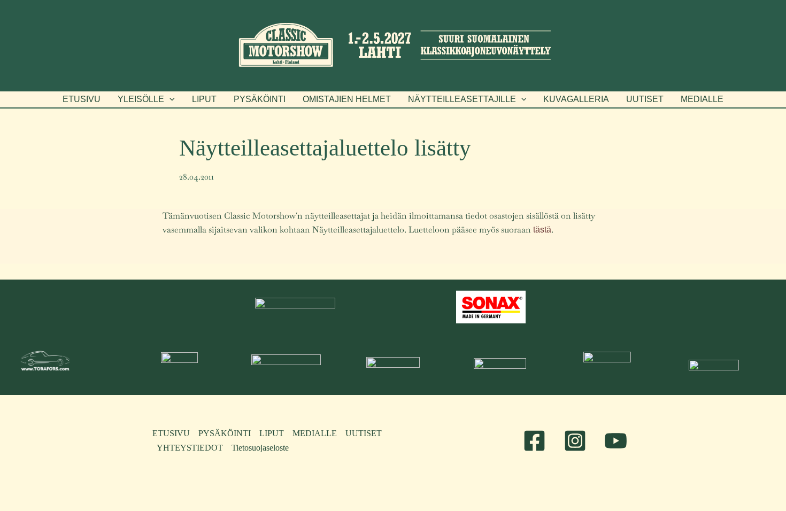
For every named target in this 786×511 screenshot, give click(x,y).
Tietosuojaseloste (260, 447)
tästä (542, 229)
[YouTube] (616, 441)
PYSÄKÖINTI (224, 433)
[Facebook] (534, 441)
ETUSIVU (171, 433)
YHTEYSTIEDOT (190, 447)
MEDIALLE (314, 433)
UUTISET (363, 433)
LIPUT (271, 433)
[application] (169, 99)
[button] (146, 99)
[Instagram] (575, 441)
